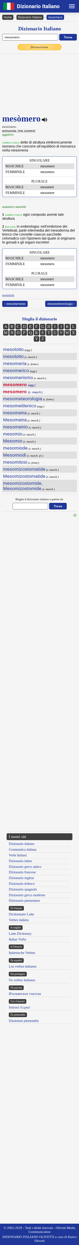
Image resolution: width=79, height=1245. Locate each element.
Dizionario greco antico (25, 867)
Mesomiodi (14, 454)
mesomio (12, 433)
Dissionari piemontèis (24, 1021)
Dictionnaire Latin (21, 914)
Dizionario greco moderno (27, 895)
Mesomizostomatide (24, 476)
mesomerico (16, 370)
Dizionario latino (20, 861)
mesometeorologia (22, 398)
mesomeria (15, 363)
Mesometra (15, 419)
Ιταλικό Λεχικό (19, 1007)
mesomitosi (15, 462)
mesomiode (15, 447)
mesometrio (15, 426)
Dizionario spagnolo (23, 889)
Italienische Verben (22, 953)
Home (8, 17)
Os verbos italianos (22, 980)
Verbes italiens (19, 920)
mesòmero (55, 17)
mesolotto (13, 349)
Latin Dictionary (20, 933)
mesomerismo (18, 377)
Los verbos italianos (22, 966)
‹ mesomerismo (14, 304)
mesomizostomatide (24, 469)
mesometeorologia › (61, 304)
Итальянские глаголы (25, 994)
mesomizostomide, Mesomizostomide (23, 486)
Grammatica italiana (22, 849)
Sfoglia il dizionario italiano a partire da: (39, 499)
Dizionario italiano (21, 844)
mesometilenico (19, 405)
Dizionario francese (22, 872)
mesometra (15, 412)
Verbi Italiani (18, 855)
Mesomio (12, 440)
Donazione (39, 47)
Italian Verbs (17, 939)
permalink (8, 295)
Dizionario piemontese (24, 900)
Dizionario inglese (21, 878)
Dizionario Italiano (30, 17)
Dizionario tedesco (22, 883)
